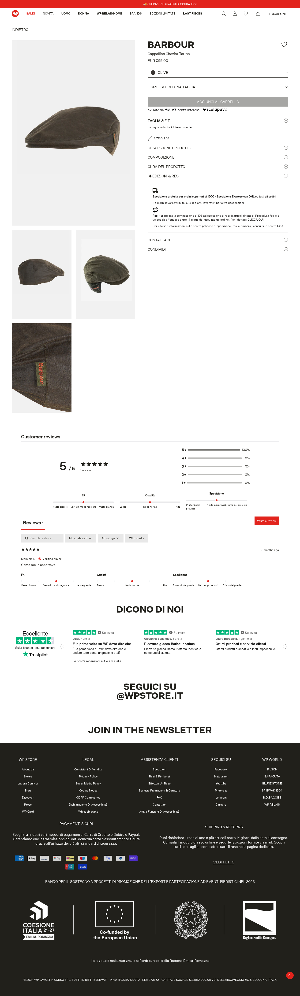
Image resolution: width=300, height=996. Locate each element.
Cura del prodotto (166, 166)
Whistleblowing (88, 811)
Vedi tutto (223, 862)
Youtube (221, 783)
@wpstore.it (150, 695)
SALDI (30, 13)
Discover (28, 797)
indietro (20, 29)
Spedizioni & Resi (164, 176)
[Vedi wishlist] (246, 13)
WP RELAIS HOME (109, 13)
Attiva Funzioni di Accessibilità (159, 811)
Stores (27, 776)
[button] (216, 450)
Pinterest (221, 790)
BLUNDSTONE (272, 783)
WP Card (28, 811)
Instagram (221, 776)
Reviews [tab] (33, 522)
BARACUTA (272, 776)
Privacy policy (88, 776)
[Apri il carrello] (258, 13)
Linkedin (221, 797)
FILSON (272, 769)
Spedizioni (159, 769)
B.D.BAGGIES (272, 797)
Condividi (157, 249)
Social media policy (88, 783)
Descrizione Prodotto (169, 148)
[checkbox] (136, 538)
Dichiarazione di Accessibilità (88, 804)
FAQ (159, 797)
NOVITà (48, 13)
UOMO (65, 13)
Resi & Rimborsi (159, 776)
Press (28, 804)
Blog (28, 790)
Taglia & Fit (159, 121)
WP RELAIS (272, 804)
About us (28, 769)
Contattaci (159, 240)
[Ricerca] (223, 13)
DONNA (83, 13)
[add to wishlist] (284, 44)
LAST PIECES (192, 13)
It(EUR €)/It (278, 14)
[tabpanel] (150, 564)
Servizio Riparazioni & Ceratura (159, 790)
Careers (221, 804)
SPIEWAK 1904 (272, 790)
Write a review (266, 521)
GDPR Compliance (88, 797)
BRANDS (136, 13)
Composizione (161, 157)
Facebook (220, 769)
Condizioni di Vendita (88, 769)
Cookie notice (88, 790)
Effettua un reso (159, 783)
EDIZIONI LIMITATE (162, 13)
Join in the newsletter (150, 730)
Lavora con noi (28, 783)
